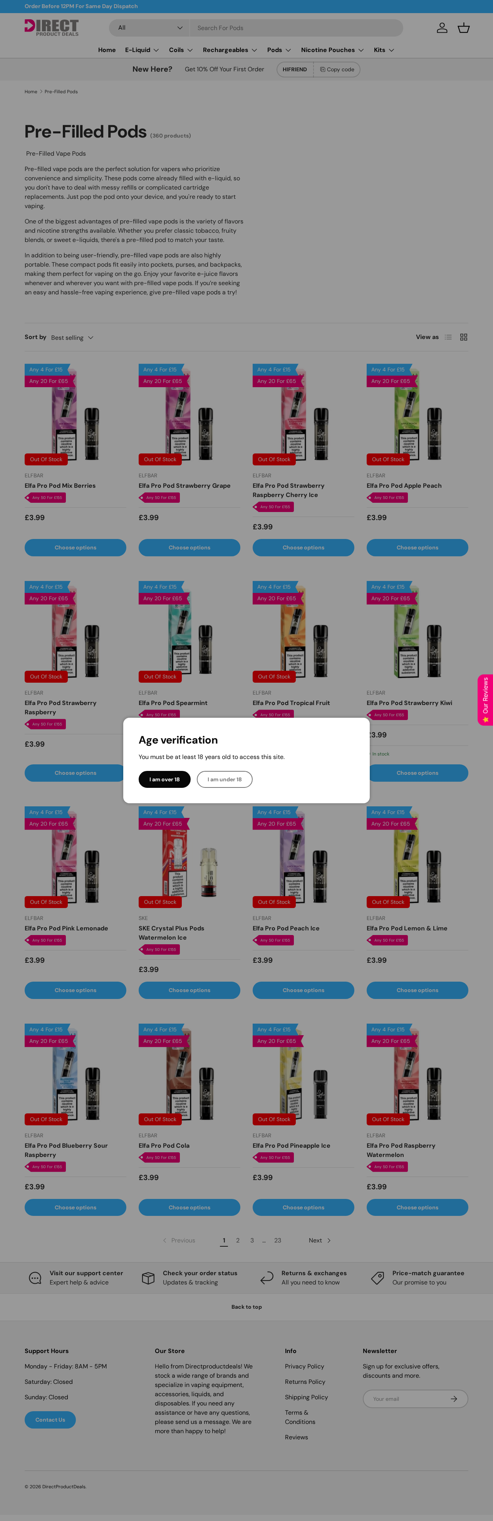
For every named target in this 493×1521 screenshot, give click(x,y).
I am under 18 (225, 779)
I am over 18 (164, 779)
